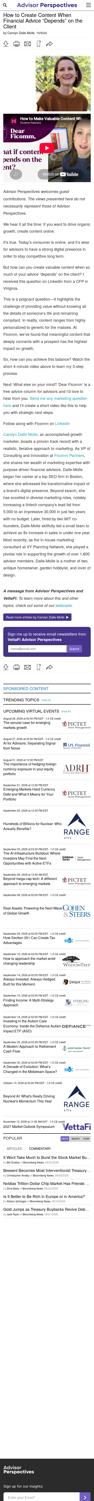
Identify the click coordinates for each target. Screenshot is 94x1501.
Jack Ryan (13, 1214)
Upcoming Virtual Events (31, 711)
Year (86, 1138)
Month (76, 1138)
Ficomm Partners (69, 455)
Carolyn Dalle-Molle (21, 33)
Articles (14, 1148)
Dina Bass (13, 1188)
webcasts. (63, 605)
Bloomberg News (33, 1162)
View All (46, 700)
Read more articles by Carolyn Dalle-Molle (36, 617)
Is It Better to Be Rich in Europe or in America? (44, 1196)
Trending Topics (21, 700)
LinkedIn (62, 423)
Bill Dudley (13, 1162)
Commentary (40, 1148)
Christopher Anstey (18, 1175)
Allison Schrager (16, 1201)
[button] (5, 43)
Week (65, 1138)
